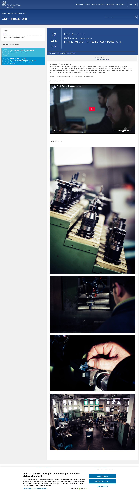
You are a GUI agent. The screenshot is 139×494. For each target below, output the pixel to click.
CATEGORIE (94, 4)
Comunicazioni (18, 13)
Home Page (10, 13)
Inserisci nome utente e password (22, 50)
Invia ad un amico (79, 34)
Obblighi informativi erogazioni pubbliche (15, 37)
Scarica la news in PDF (103, 59)
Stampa (68, 34)
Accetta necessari (102, 481)
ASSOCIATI (87, 4)
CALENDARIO (101, 4)
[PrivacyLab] (82, 488)
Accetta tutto (102, 476)
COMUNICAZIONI (110, 4)
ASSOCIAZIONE (80, 4)
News (24, 13)
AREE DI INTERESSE (120, 4)
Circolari (6, 30)
